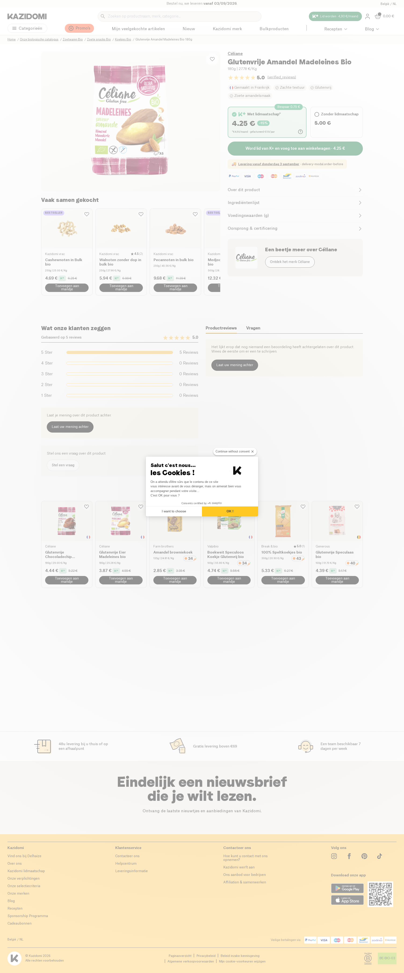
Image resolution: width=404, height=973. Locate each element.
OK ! (230, 511)
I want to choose (174, 511)
